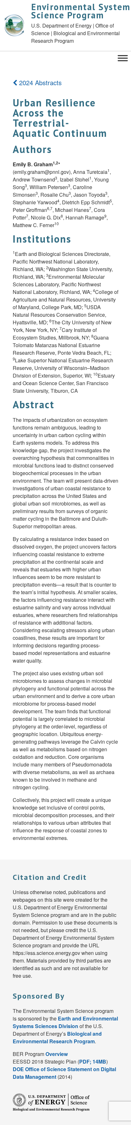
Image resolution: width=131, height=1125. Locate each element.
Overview (56, 1054)
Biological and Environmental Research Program (57, 1037)
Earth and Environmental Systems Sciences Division (65, 1022)
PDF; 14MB (92, 1061)
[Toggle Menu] (123, 57)
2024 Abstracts (39, 82)
